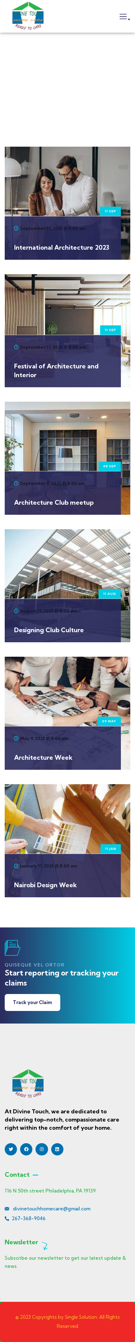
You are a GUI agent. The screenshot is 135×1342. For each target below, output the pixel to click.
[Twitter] (11, 1149)
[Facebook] (26, 1149)
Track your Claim (32, 1002)
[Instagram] (41, 1149)
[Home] (27, 16)
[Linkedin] (57, 1149)
